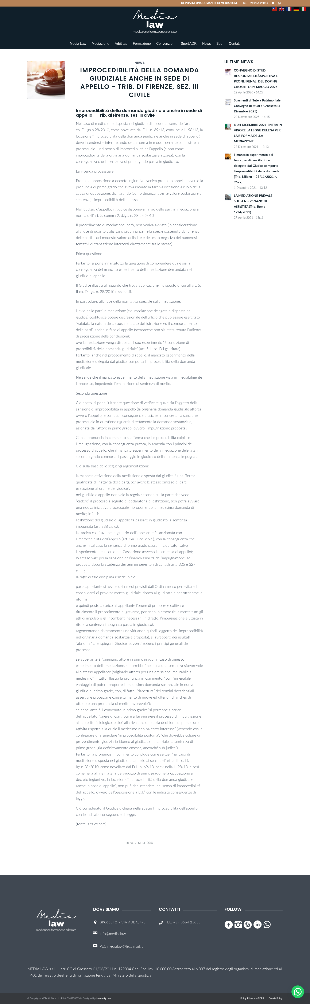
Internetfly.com (103, 998)
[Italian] (303, 7)
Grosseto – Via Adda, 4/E (123, 922)
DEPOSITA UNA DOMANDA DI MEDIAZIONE (209, 3)
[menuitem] (209, 3)
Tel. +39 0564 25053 (255, 3)
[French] (288, 7)
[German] (296, 7)
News (140, 62)
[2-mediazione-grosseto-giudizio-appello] (46, 80)
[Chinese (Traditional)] (274, 7)
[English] (281, 7)
